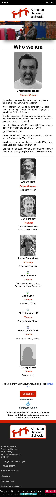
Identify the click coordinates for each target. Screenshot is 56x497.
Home (5, 2)
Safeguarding (7, 481)
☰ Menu (50, 2)
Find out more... (28, 494)
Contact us (28, 394)
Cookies (4, 476)
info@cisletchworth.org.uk (14, 461)
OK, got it (50, 491)
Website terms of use (10, 486)
